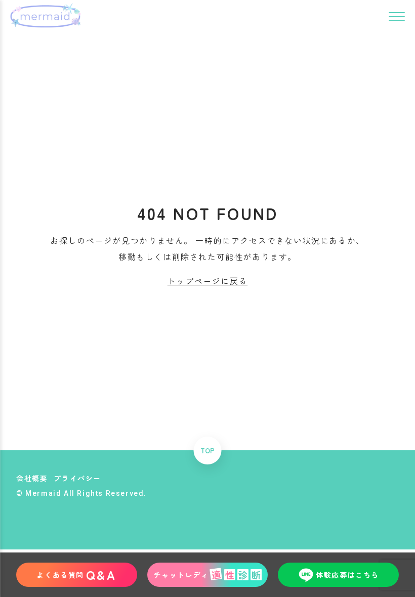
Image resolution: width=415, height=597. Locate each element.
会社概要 (32, 478)
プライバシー (77, 478)
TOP (207, 450)
